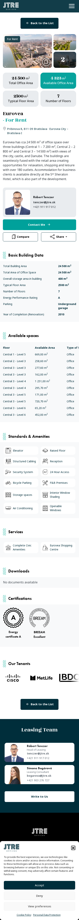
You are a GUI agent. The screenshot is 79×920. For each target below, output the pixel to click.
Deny (39, 896)
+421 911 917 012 (44, 207)
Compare (23, 237)
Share (60, 237)
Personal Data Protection (47, 915)
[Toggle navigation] (71, 6)
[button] (73, 848)
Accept (39, 885)
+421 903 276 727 (38, 780)
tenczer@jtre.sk (44, 202)
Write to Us (39, 797)
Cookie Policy (24, 915)
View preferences (39, 906)
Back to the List (42, 23)
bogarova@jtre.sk (39, 776)
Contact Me (36, 225)
